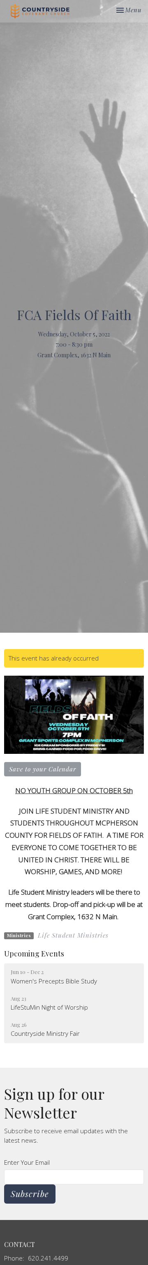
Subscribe (30, 1193)
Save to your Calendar (42, 769)
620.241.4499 (48, 1258)
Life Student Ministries (73, 935)
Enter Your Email (27, 1162)
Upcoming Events (34, 953)
